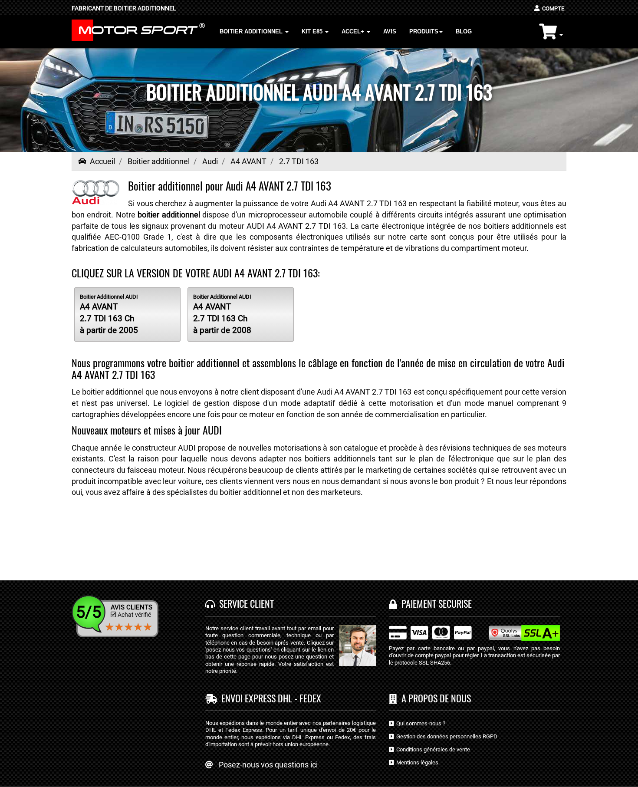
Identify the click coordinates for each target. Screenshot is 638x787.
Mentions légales (416, 762)
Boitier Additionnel (252, 31)
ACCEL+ (354, 31)
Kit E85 (313, 31)
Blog (464, 31)
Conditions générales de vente (432, 749)
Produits (423, 31)
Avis (389, 31)
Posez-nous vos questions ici (268, 764)
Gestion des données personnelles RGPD (445, 736)
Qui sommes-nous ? (419, 723)
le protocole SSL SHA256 (419, 662)
